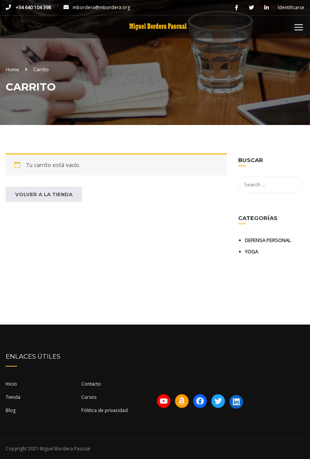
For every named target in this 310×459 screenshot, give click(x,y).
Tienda (13, 397)
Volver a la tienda (44, 194)
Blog (11, 410)
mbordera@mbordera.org (101, 7)
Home (12, 69)
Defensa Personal (268, 240)
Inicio (11, 384)
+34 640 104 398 (33, 7)
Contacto (91, 384)
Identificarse (291, 8)
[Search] (294, 161)
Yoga (251, 251)
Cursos (88, 397)
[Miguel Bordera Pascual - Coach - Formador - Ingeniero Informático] (158, 30)
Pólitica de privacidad (104, 410)
